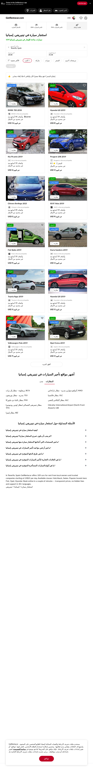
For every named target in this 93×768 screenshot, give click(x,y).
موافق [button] (46, 758)
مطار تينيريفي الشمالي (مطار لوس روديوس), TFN (24, 406)
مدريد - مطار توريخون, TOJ (16, 395)
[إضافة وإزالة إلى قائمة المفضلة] (42, 85)
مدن (41, 381)
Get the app (82, 3)
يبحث (11, 66)
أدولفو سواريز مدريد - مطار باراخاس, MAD (65, 390)
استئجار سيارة (27, 487)
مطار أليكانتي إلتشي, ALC (58, 400)
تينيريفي (9, 487)
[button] (68, 18)
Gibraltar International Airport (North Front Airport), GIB (66, 406)
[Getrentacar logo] (15, 17)
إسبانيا (16, 487)
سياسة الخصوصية (19, 749)
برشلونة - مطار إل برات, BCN (18, 390)
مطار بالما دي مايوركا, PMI (16, 400)
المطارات (49, 381)
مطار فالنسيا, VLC (55, 395)
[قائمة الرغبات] (81, 18)
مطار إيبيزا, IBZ (12, 412)
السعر (57, 60)
